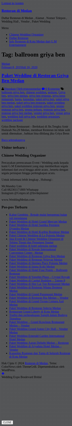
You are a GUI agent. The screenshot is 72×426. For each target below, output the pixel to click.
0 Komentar (52, 88)
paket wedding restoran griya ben (34, 106)
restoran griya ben (54, 109)
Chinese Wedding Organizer (26, 34)
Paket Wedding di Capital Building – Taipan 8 (37, 280)
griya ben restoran (40, 95)
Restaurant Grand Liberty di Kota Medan (34, 311)
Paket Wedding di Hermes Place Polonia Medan (38, 263)
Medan (6, 63)
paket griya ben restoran (30, 102)
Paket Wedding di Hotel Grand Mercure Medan (38, 221)
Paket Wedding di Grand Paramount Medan (35, 294)
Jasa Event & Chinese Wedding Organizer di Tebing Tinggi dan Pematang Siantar (36, 240)
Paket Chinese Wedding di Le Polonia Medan (37, 235)
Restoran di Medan (17, 11)
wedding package (12, 120)
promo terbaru (33, 109)
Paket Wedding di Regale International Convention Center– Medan (32, 251)
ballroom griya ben (13, 92)
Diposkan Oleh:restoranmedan (22, 88)
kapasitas (28, 99)
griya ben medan (17, 95)
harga (18, 99)
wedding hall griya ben (21, 116)
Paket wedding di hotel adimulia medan (33, 245)
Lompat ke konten (13, 3)
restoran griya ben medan (17, 113)
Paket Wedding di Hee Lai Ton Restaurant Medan (39, 284)
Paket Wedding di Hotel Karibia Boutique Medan (39, 232)
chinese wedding (36, 92)
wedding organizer (48, 116)
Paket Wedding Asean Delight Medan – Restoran (39, 342)
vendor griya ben (44, 113)
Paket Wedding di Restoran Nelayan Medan (35, 259)
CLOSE (7, 422)
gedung (52, 92)
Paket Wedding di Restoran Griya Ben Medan (37, 256)
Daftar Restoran (18, 38)
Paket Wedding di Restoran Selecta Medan (35, 308)
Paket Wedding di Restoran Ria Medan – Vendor (38, 297)
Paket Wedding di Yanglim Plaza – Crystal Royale (39, 277)
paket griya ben (45, 99)
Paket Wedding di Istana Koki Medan (32, 266)
